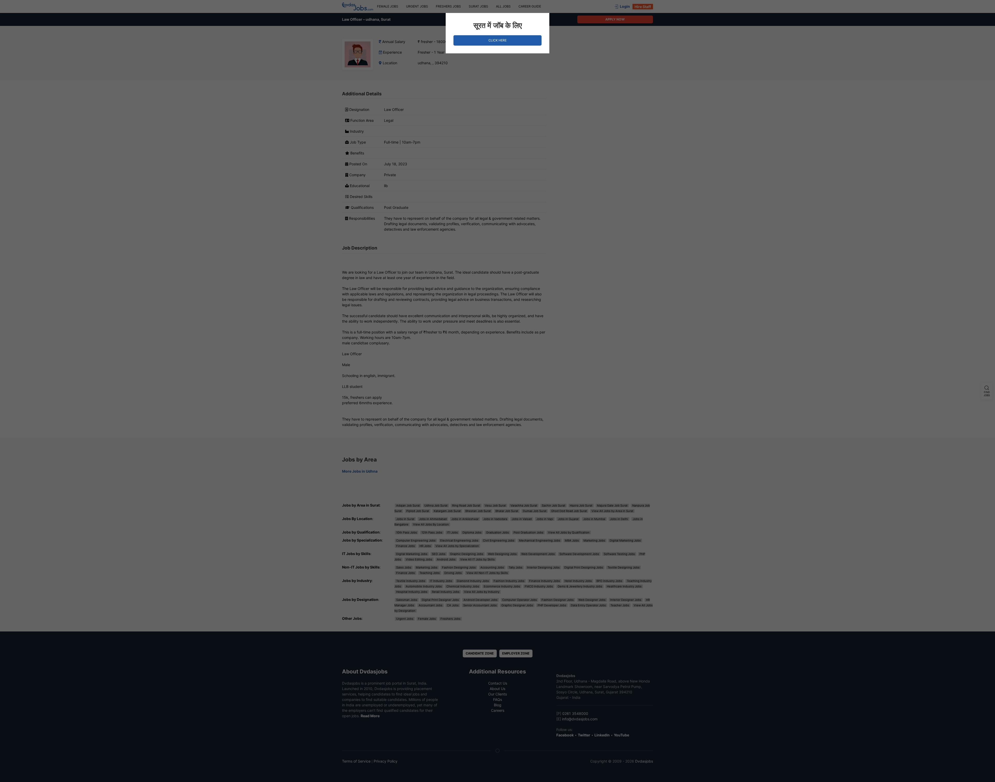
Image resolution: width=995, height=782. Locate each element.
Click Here (497, 40)
